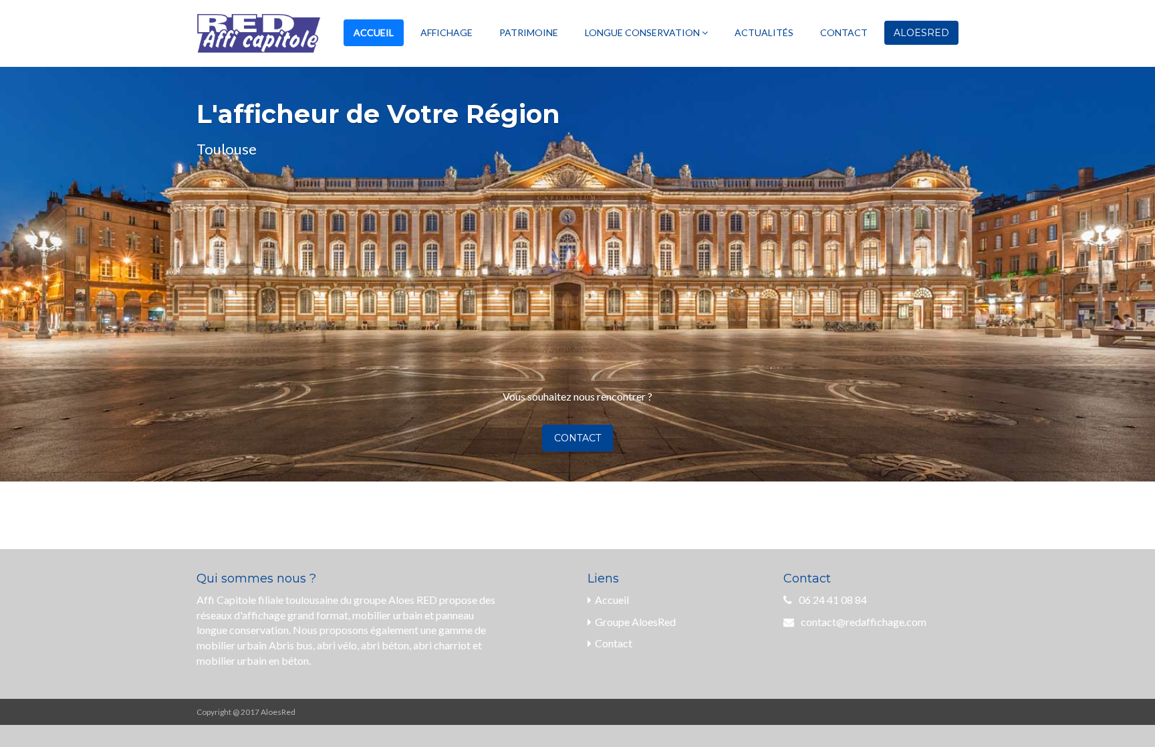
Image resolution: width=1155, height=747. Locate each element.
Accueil (374, 32)
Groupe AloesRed (635, 621)
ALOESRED (921, 33)
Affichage (446, 32)
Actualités (764, 32)
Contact (844, 32)
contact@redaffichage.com (863, 621)
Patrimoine (528, 32)
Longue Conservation (643, 32)
